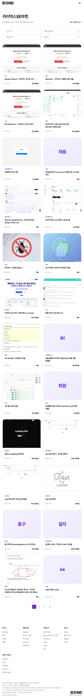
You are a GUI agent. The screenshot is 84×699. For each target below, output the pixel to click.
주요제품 (25, 632)
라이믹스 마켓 (27, 635)
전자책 (66, 642)
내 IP (3, 662)
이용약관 (16, 685)
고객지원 (10, 685)
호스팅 (4, 639)
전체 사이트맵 (6, 672)
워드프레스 (26, 639)
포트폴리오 (26, 645)
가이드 (66, 632)
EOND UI (5, 659)
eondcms (26, 642)
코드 (44, 649)
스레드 (45, 642)
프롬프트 (66, 639)
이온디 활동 (46, 632)
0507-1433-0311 (39, 690)
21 (50, 607)
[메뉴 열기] (79, 3)
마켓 (3, 635)
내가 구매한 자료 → (75, 22)
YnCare (4, 669)
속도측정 (4, 666)
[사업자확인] (57, 688)
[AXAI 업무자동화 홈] (8, 3)
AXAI (3, 642)
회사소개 (4, 685)
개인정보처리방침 (24, 685)
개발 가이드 (67, 635)
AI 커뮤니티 (46, 639)
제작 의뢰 (5, 632)
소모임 (45, 645)
